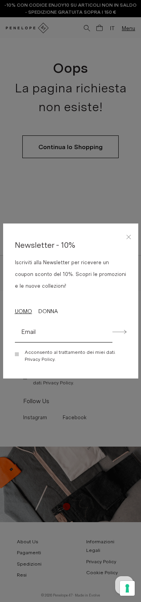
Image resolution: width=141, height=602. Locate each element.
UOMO (23, 311)
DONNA (48, 311)
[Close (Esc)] (128, 235)
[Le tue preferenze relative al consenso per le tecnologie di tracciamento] (127, 588)
